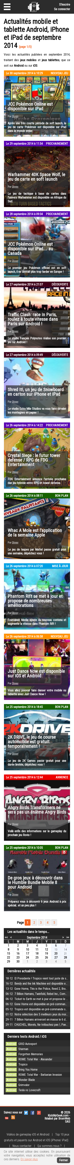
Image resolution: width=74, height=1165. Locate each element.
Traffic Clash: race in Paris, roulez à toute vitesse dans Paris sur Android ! (33, 319)
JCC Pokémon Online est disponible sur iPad (30, 106)
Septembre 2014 (37, 937)
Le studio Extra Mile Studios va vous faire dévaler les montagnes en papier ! (37, 410)
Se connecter (62, 9)
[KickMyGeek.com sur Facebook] (32, 1112)
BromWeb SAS (64, 1120)
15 (8, 953)
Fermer (63, 1160)
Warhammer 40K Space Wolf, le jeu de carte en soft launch (36, 177)
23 (18, 957)
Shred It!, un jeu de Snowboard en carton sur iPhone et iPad (36, 392)
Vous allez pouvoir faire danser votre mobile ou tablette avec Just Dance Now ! (37, 692)
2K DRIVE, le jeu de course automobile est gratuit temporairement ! (32, 741)
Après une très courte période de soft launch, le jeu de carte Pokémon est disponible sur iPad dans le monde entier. (37, 127)
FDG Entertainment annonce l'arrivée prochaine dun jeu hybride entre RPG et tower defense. (37, 481)
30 (18, 961)
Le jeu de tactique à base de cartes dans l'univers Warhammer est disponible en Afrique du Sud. (37, 197)
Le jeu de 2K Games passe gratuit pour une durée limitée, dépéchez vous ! (37, 762)
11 (37, 949)
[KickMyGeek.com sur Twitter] (26, 1112)
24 (27, 957)
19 (46, 953)
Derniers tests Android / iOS (27, 1036)
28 (65, 957)
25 (37, 957)
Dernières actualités (21, 971)
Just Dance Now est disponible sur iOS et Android (36, 673)
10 (27, 949)
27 (55, 957)
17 (27, 953)
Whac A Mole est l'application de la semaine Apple (35, 533)
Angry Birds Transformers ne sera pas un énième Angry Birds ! (37, 812)
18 (37, 953)
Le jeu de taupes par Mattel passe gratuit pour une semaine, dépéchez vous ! (37, 551)
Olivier (15, 116)
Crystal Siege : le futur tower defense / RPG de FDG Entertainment (34, 460)
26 (46, 957)
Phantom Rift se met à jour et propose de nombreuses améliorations (35, 601)
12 (46, 949)
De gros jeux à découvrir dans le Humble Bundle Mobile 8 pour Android (35, 882)
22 (8, 957)
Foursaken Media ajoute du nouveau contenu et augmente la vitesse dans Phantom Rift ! (37, 622)
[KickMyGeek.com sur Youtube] (6, 1117)
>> (67, 937)
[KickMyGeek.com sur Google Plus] (39, 1112)
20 (55, 953)
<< (6, 937)
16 (18, 953)
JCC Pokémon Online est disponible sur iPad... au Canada (30, 248)
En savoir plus (29, 1159)
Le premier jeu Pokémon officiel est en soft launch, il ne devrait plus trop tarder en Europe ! (37, 269)
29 (8, 961)
